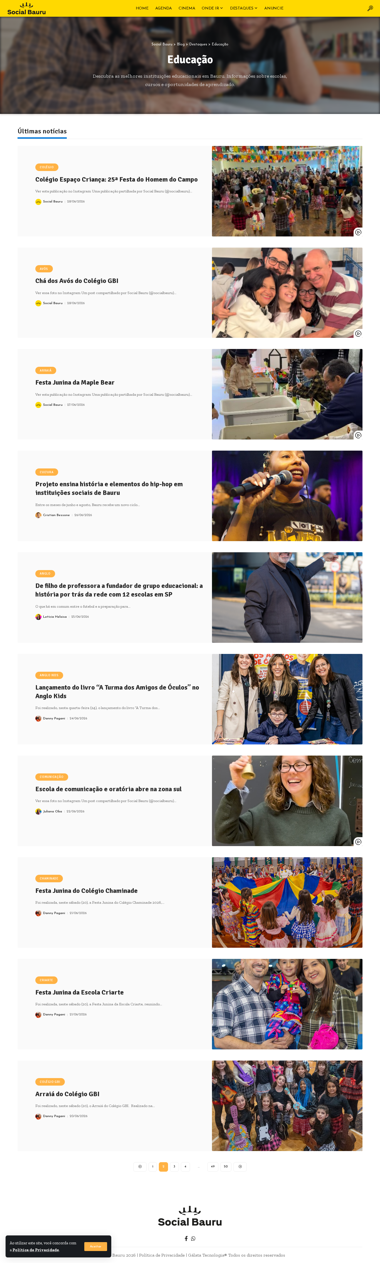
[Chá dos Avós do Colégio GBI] (287, 293)
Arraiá (46, 370)
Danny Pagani (54, 718)
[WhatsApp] (193, 1238)
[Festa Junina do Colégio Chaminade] (287, 902)
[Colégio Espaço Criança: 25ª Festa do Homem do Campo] (287, 191)
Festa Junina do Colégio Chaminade (86, 890)
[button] (95, 1246)
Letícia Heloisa (55, 617)
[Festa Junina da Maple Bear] (287, 394)
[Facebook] (186, 1238)
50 (226, 1166)
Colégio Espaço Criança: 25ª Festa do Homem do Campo (116, 179)
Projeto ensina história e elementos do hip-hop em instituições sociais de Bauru (109, 488)
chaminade (49, 878)
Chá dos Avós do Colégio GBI (77, 281)
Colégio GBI (50, 1082)
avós (44, 269)
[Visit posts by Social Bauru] (38, 202)
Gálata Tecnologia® (207, 1255)
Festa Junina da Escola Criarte (79, 992)
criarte (46, 980)
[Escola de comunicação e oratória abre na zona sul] (287, 801)
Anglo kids (49, 675)
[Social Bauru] (26, 8)
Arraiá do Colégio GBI (67, 1094)
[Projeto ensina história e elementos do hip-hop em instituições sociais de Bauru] (287, 496)
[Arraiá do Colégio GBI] (287, 1106)
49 (213, 1166)
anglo (45, 573)
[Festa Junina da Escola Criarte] (287, 1004)
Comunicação (51, 777)
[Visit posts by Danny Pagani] (38, 718)
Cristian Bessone (56, 515)
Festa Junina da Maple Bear (75, 382)
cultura (46, 472)
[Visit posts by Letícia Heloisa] (38, 617)
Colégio (47, 167)
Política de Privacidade (36, 1249)
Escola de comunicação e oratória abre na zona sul (108, 789)
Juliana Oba (52, 811)
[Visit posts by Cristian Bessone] (38, 515)
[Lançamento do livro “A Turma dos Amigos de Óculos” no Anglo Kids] (287, 699)
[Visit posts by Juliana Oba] (38, 811)
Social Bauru (53, 201)
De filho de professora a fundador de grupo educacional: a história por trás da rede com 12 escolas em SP (119, 590)
